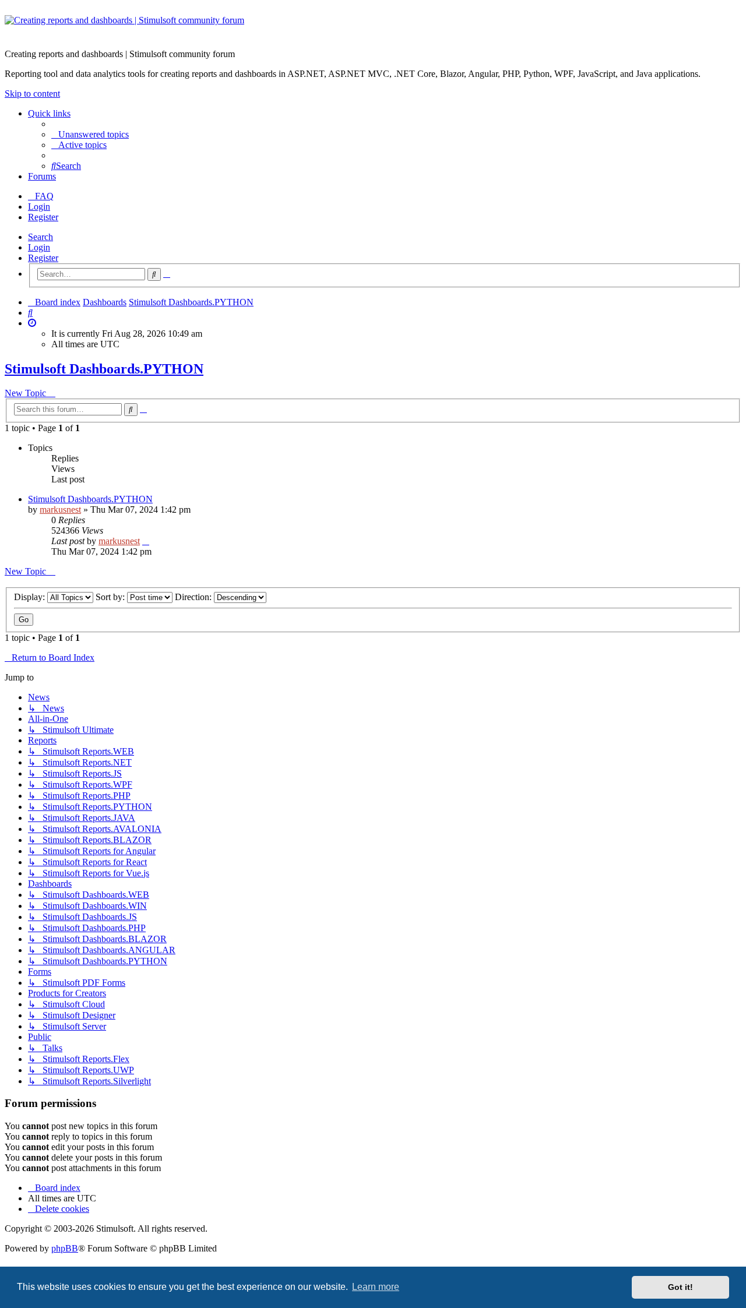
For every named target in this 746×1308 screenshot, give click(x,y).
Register (43, 258)
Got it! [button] (680, 1287)
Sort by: (111, 597)
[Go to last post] (145, 541)
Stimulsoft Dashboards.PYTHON (104, 368)
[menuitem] (90, 134)
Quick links (49, 113)
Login (39, 247)
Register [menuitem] (43, 217)
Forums (42, 176)
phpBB (64, 1248)
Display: (30, 597)
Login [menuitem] (39, 206)
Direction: (194, 597)
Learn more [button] (375, 1287)
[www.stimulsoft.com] (373, 27)
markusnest (60, 509)
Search (40, 237)
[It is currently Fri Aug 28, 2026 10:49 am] (32, 323)
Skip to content (32, 93)
